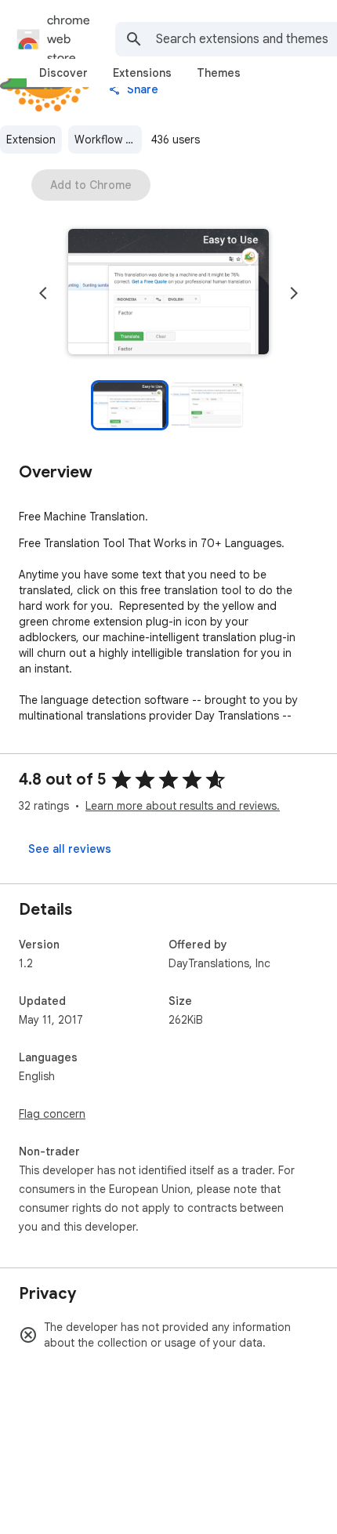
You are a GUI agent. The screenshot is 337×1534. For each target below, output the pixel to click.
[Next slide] (294, 293)
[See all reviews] (70, 849)
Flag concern (52, 1114)
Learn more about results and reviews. (182, 806)
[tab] (63, 73)
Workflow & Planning (108, 139)
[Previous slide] (43, 293)
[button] (168, 293)
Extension (31, 139)
